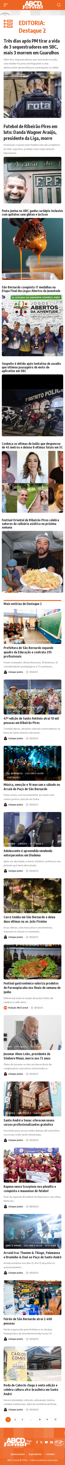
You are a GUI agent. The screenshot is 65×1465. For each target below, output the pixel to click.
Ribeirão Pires (14, 707)
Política (35, 1047)
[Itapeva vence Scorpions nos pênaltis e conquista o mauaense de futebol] (32, 1165)
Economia (47, 1312)
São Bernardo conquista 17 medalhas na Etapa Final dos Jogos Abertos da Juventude (31, 289)
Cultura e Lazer (34, 707)
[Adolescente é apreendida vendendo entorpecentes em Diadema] (32, 829)
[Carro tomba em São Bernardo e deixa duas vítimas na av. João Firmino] (32, 895)
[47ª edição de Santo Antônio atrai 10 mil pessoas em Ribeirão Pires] (32, 697)
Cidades (29, 641)
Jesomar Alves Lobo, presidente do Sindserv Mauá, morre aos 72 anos (27, 1056)
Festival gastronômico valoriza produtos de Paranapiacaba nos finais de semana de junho (32, 987)
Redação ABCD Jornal (18, 1007)
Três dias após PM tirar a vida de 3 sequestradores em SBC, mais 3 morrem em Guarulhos (32, 46)
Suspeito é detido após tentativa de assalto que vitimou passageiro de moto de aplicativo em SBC (31, 367)
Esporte (35, 1179)
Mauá (9, 1047)
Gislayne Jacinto (15, 672)
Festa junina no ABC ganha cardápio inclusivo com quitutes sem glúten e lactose (32, 212)
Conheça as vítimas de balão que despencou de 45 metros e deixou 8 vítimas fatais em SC (32, 445)
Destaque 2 (44, 641)
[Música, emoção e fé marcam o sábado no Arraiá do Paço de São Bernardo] (32, 763)
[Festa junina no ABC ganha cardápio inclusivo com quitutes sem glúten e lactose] (32, 249)
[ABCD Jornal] (32, 5)
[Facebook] (37, 1442)
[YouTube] (46, 1442)
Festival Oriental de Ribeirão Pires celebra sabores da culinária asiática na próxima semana (30, 523)
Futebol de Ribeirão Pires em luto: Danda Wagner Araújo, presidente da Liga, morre (30, 132)
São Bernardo (14, 641)
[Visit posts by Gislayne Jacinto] (5, 672)
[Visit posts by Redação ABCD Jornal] (5, 1008)
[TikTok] (61, 1442)
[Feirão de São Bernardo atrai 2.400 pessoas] (32, 1297)
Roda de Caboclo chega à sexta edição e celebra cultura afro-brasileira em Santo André (31, 1389)
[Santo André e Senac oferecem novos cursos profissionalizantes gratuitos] (32, 1098)
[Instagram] (56, 1442)
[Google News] (51, 1442)
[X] (41, 1442)
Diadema (10, 844)
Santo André (50, 976)
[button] (7, 5)
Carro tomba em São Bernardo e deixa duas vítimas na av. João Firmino (29, 919)
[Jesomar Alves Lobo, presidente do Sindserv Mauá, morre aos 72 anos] (32, 1032)
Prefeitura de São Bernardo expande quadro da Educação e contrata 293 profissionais (28, 652)
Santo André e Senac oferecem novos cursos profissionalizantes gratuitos (29, 1122)
